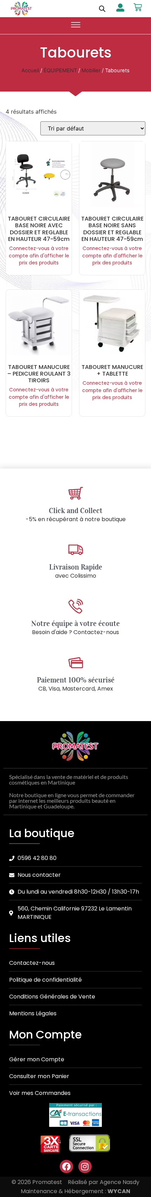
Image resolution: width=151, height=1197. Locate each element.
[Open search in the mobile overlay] (102, 9)
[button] (75, 25)
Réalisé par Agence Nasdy (103, 1182)
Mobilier (90, 70)
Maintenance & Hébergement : (75, 1191)
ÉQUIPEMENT (60, 70)
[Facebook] (66, 1166)
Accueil (30, 70)
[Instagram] (85, 1166)
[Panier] (137, 7)
